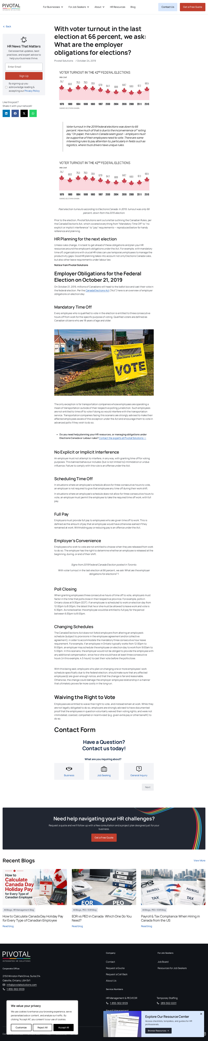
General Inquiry (138, 775)
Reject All (42, 1027)
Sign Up (23, 76)
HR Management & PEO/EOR (121, 998)
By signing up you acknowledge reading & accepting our (24, 87)
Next (147, 787)
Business (69, 775)
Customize (21, 1027)
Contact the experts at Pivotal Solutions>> (122, 438)
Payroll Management (117, 1010)
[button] (6, 113)
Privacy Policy (32, 90)
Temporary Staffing (167, 998)
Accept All (63, 1027)
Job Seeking (104, 775)
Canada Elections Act (97, 290)
